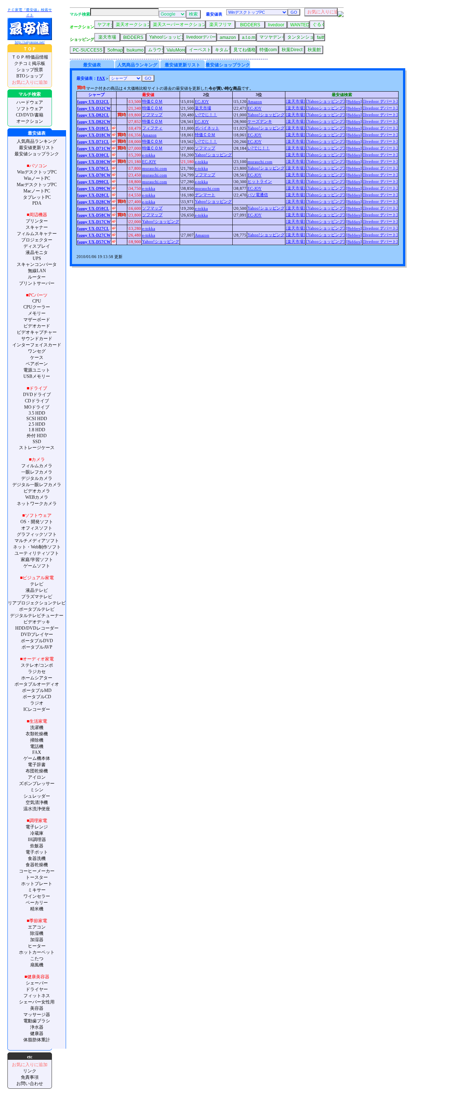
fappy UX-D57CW (94, 242)
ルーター (37, 277)
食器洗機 (37, 858)
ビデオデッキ (36, 621)
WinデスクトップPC (37, 172)
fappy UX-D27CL (93, 228)
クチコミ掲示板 (29, 63)
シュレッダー (36, 796)
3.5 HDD (37, 413)
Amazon (255, 101)
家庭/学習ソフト (37, 559)
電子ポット (37, 852)
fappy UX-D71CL (93, 141)
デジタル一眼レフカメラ (36, 484)
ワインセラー (36, 896)
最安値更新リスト (37, 147)
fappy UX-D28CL (93, 195)
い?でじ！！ (206, 114)
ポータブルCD (37, 696)
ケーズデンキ (260, 121)
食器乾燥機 (37, 864)
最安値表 (92, 64)
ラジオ (36, 703)
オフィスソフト (36, 528)
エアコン (37, 927)
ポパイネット (207, 128)
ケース (36, 357)
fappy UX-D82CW (94, 121)
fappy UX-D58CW (94, 215)
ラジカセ (37, 671)
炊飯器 (36, 845)
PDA (37, 203)
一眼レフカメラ (36, 472)
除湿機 (36, 933)
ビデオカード (36, 326)
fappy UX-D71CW (94, 148)
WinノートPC (37, 178)
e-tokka (148, 155)
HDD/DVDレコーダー (37, 628)
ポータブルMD (37, 690)
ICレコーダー (36, 709)
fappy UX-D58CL (93, 208)
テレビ (36, 584)
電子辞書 (37, 764)
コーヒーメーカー (37, 871)
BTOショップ (29, 76)
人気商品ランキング (37, 141)
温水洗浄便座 (36, 808)
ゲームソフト (36, 565)
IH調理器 (37, 839)
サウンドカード (36, 338)
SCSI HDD (36, 418)
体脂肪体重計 (36, 1039)
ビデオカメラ (36, 491)
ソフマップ (152, 114)
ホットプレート (36, 883)
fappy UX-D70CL (93, 168)
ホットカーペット (37, 952)
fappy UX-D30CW (94, 161)
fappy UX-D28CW (94, 202)
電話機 (36, 746)
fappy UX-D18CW (94, 135)
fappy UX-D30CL (93, 155)
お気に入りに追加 (30, 82)
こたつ (36, 958)
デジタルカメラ (36, 478)
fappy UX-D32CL (93, 101)
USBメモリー (36, 376)
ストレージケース (37, 447)
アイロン (37, 777)
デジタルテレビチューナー (36, 615)
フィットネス (36, 995)
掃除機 (36, 740)
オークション (29, 121)
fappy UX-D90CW (94, 188)
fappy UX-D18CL (93, 128)
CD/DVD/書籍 (29, 115)
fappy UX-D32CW (94, 108)
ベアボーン (37, 363)
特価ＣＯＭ (152, 101)
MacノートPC (36, 191)
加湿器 (36, 939)
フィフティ (152, 128)
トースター (37, 877)
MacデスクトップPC (37, 184)
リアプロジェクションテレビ (37, 603)
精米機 (36, 908)
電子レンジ (37, 827)
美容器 (36, 1008)
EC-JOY (202, 101)
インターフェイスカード (36, 344)
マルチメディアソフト (36, 540)
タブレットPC (37, 197)
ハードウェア (29, 102)
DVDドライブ (37, 394)
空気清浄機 (37, 802)
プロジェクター (36, 240)
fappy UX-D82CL (93, 115)
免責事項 (30, 1077)
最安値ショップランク (36, 153)
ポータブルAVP (37, 647)
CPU (36, 301)
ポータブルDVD (37, 640)
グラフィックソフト (37, 534)
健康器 (36, 1033)
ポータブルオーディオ (36, 684)
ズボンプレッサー (37, 783)
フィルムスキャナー (37, 233)
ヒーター (37, 946)
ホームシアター (36, 677)
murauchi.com (260, 161)
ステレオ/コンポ (37, 665)
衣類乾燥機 (37, 733)
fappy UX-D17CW (94, 222)
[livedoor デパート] (380, 101)
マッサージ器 (36, 1014)
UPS (37, 258)
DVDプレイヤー (37, 634)
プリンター (37, 221)
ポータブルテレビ (37, 609)
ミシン (36, 789)
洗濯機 (36, 727)
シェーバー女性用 (37, 1002)
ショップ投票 (29, 69)
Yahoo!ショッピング (266, 114)
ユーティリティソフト (36, 553)
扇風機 (36, 964)
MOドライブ (36, 407)
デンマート (205, 194)
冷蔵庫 (36, 833)
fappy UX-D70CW (94, 175)
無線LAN (37, 270)
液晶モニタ (37, 252)
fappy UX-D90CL (93, 181)
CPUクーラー (36, 307)
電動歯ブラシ (36, 1020)
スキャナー (37, 227)
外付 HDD (37, 435)
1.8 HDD (37, 429)
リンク (29, 1071)
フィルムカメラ (36, 465)
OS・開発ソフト (36, 521)
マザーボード (36, 319)
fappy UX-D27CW (94, 235)
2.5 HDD (37, 424)
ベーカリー (37, 902)
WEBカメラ (36, 497)
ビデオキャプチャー (37, 332)
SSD (37, 441)
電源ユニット (36, 370)
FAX (36, 752)
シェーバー (37, 983)
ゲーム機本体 (36, 758)
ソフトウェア (29, 108)
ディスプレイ (36, 246)
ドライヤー (37, 989)
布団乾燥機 (37, 771)
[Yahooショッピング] (325, 101)
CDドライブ (37, 400)
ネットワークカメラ (37, 503)
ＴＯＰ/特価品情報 (30, 57)
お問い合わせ (29, 1083)
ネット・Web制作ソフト (37, 547)
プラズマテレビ (36, 596)
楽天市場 (203, 108)
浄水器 (36, 1027)
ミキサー (37, 890)
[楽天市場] (295, 101)
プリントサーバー (37, 283)
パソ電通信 (258, 194)
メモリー (37, 313)
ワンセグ (37, 351)
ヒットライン (260, 181)
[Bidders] (354, 101)
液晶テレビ (37, 590)
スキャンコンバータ (37, 264)
